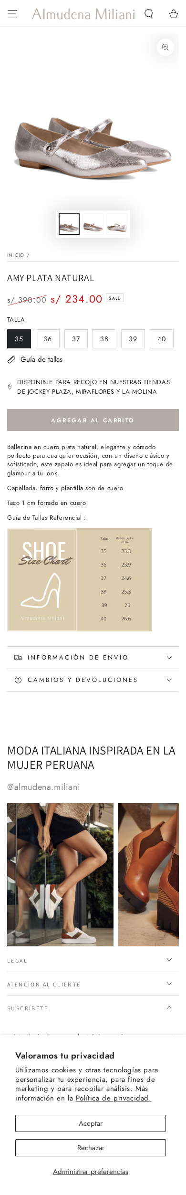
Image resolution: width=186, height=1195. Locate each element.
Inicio (16, 255)
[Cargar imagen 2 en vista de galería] (93, 224)
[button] (148, 14)
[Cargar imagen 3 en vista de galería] (116, 224)
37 (80, 341)
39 (136, 341)
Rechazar (90, 1148)
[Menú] (12, 14)
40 (165, 341)
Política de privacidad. (114, 1098)
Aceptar (91, 1123)
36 (51, 341)
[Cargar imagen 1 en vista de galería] (69, 224)
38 (108, 341)
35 (22, 341)
